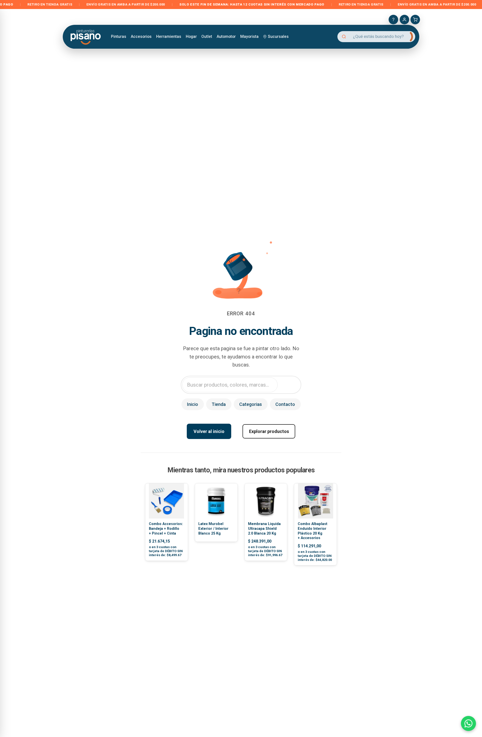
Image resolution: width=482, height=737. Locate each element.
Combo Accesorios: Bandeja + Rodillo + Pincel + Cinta (166, 528)
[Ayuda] (393, 19)
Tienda (219, 404)
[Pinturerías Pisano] (86, 36)
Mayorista (249, 36)
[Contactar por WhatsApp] (468, 723)
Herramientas (168, 36)
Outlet (206, 36)
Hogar (191, 36)
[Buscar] (407, 36)
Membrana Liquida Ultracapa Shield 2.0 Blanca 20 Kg (264, 528)
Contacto (285, 404)
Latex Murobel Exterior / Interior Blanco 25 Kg (213, 528)
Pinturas (118, 36)
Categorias (250, 404)
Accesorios (141, 36)
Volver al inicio (209, 431)
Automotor (226, 36)
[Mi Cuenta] (404, 19)
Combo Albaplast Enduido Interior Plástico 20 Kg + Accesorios (312, 531)
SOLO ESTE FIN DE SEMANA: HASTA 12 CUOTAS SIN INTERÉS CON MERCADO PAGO (231, 4)
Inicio (192, 404)
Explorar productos (269, 431)
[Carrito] (415, 19)
